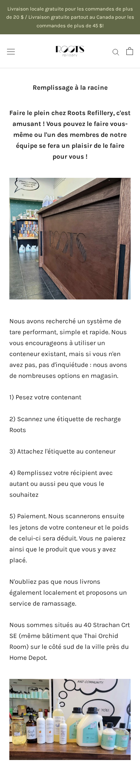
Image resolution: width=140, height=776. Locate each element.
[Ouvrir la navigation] (11, 51)
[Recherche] (115, 51)
